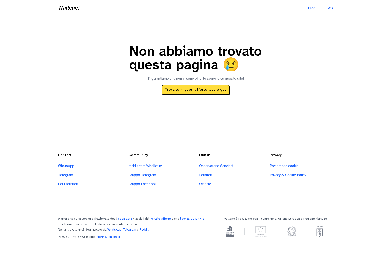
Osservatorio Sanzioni (216, 166)
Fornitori (205, 175)
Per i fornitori (68, 184)
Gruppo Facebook (143, 184)
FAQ (329, 8)
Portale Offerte (160, 218)
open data (125, 218)
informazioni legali (108, 236)
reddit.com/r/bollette (145, 166)
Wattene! (68, 8)
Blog (311, 8)
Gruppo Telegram (142, 175)
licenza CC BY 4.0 (192, 218)
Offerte (205, 184)
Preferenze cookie (284, 166)
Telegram (65, 175)
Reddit (144, 229)
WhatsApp (66, 166)
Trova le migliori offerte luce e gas (195, 90)
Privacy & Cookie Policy (288, 175)
